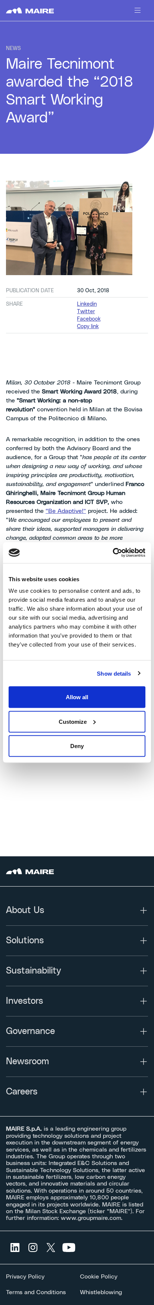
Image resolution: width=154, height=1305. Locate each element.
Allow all (77, 697)
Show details (114, 673)
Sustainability (33, 970)
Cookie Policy (98, 1277)
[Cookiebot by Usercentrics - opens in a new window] (112, 553)
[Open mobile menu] (137, 10)
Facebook (89, 319)
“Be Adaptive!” (66, 511)
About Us (25, 910)
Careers (21, 1091)
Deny (77, 746)
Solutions (25, 940)
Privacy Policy (25, 1277)
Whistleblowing (101, 1292)
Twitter (86, 311)
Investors (24, 1001)
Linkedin (87, 304)
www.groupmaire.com (91, 1218)
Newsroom (27, 1061)
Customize (73, 721)
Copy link (88, 326)
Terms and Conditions (36, 1292)
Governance (30, 1031)
